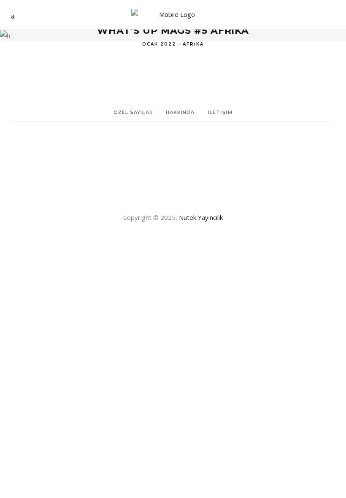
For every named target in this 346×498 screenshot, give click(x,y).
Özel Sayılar (133, 112)
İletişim (220, 112)
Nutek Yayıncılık (201, 217)
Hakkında (180, 112)
